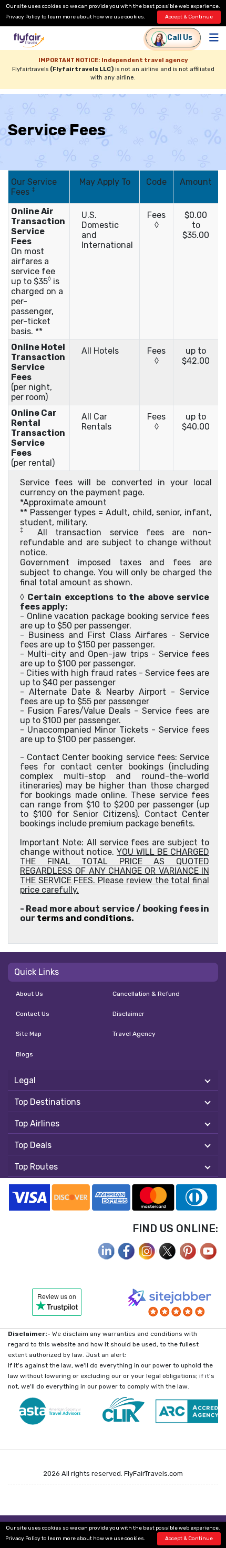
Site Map (29, 1033)
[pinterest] (188, 1250)
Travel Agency (134, 1033)
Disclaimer (128, 1013)
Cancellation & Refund (146, 993)
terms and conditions (84, 918)
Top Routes (36, 1167)
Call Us (179, 37)
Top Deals (33, 1145)
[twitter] (167, 1250)
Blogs (24, 1054)
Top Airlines (36, 1123)
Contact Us (32, 1013)
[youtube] (208, 1250)
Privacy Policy (22, 17)
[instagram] (147, 1250)
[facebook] (106, 1250)
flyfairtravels (29, 41)
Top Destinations (47, 1102)
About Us (29, 993)
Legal (25, 1080)
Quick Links (36, 972)
